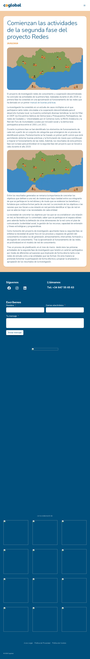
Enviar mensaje (15, 332)
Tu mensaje (11, 316)
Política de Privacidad (42, 643)
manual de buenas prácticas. (43, 102)
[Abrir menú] (84, 5)
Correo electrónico (55, 305)
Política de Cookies (59, 643)
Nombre (10, 305)
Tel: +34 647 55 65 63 (60, 287)
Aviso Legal (28, 643)
